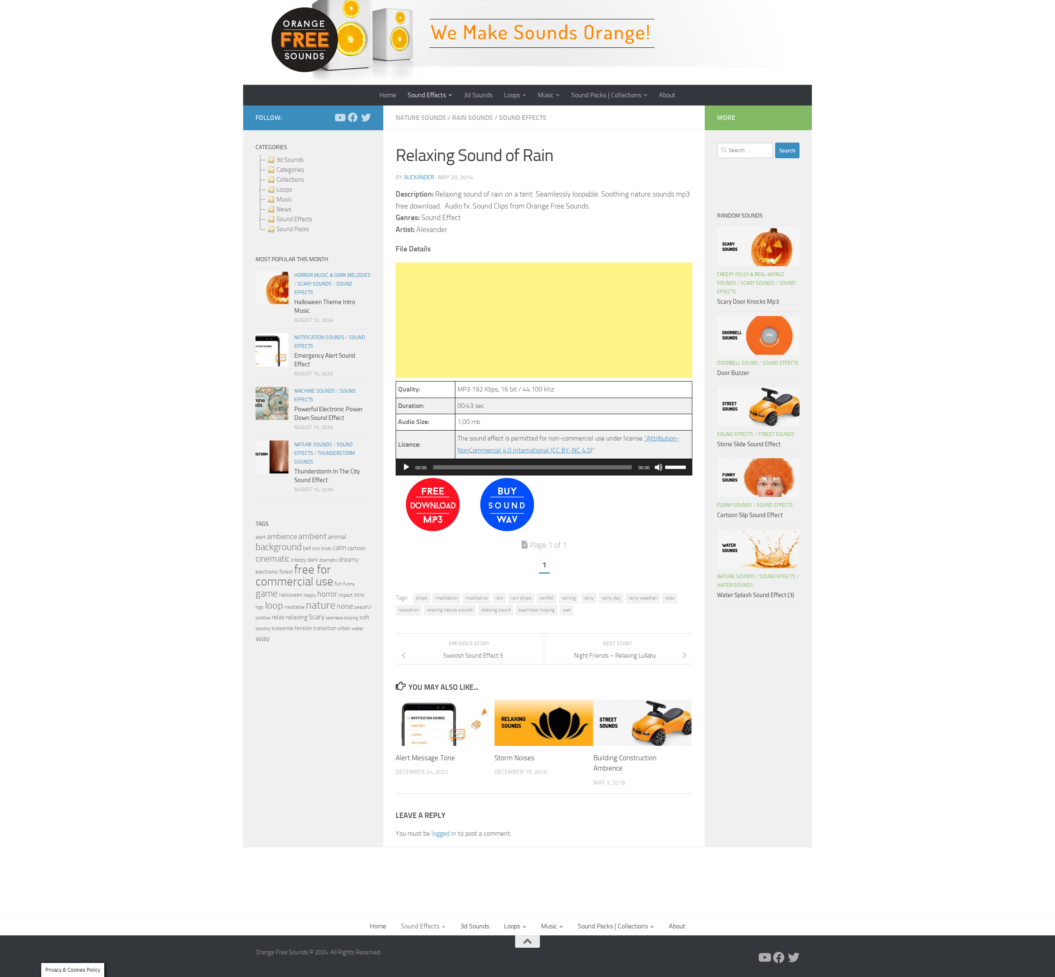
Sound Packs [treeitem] (293, 229)
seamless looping (536, 610)
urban (344, 628)
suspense (282, 628)
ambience (282, 536)
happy (310, 595)
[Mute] (658, 467)
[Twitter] (366, 117)
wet (566, 610)
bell (307, 548)
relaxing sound (496, 610)
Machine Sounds (314, 391)
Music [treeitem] (284, 199)
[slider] (676, 466)
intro (359, 595)
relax (670, 598)
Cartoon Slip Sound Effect (750, 515)
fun (338, 584)
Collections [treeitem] (290, 179)
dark (312, 559)
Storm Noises (515, 757)
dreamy (349, 559)
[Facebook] (353, 117)
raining (569, 598)
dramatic (328, 560)
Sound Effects (427, 95)
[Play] (406, 467)
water (357, 628)
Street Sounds (776, 434)
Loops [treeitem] (284, 189)
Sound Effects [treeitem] (294, 219)
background (279, 547)
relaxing (296, 617)
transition (324, 628)
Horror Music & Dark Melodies (332, 275)
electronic (267, 572)
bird (316, 548)
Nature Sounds (421, 118)
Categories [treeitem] (290, 169)
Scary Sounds (315, 284)
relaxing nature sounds (450, 610)
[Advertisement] (544, 320)
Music (545, 95)
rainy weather (642, 598)
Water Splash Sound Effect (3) (755, 595)
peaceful (362, 607)
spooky (263, 628)
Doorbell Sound (737, 363)
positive (263, 618)
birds (326, 548)
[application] (544, 467)
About (667, 95)
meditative (476, 598)
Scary (316, 617)
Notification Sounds (319, 337)
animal (337, 537)
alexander (419, 177)
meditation (446, 598)
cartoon (356, 548)
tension (303, 628)
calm (339, 548)
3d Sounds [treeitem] (290, 160)
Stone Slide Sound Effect (749, 444)
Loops (512, 95)
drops (421, 598)
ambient (312, 536)
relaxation (409, 610)
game (267, 593)
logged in (443, 833)
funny (349, 584)
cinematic (273, 558)
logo (260, 607)
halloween (290, 595)
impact (345, 595)
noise (345, 606)
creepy (298, 560)
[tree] (313, 194)
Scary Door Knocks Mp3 (748, 301)
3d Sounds (478, 95)
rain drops (521, 598)
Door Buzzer (733, 373)
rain (499, 598)
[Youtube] (340, 117)
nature (320, 605)
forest (286, 572)
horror (327, 594)
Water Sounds (735, 585)
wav (263, 638)
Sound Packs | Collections (606, 95)
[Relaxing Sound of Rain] (433, 529)
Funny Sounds (734, 505)
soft (364, 617)
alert (261, 537)
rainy (589, 598)
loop (274, 605)
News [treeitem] (284, 209)
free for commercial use (294, 575)
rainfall (546, 598)
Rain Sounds (472, 118)
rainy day (611, 598)
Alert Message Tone (425, 757)
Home (388, 95)
